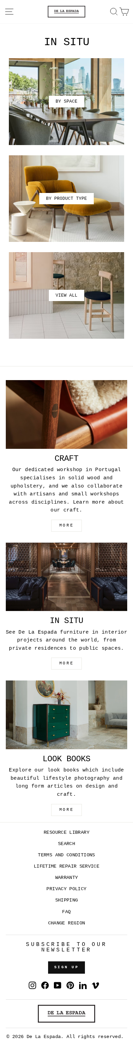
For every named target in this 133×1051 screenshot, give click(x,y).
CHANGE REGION (66, 923)
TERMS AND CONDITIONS (66, 855)
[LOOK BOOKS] (66, 714)
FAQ (66, 911)
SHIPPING (66, 900)
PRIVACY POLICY (66, 889)
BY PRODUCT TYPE (66, 198)
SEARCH (66, 843)
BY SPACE (66, 101)
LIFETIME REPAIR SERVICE (66, 866)
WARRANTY (66, 877)
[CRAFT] (66, 414)
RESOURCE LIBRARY (66, 832)
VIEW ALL (66, 295)
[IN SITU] (66, 577)
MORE (66, 525)
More (66, 809)
